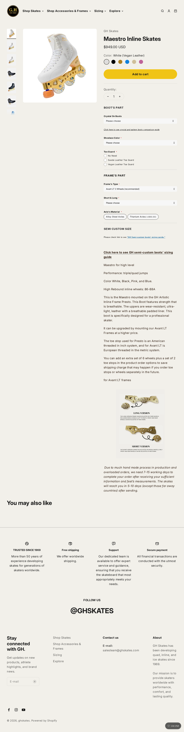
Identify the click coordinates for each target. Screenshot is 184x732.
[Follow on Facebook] (9, 710)
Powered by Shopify (44, 720)
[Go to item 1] (11, 34)
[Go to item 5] (11, 88)
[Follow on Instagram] (16, 710)
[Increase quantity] (120, 96)
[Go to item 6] (11, 101)
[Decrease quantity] (108, 96)
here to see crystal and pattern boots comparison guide (134, 130)
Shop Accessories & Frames (67, 11)
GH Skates (111, 31)
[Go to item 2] (11, 46)
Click (106, 130)
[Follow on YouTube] (23, 710)
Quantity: (110, 89)
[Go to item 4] (11, 74)
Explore (114, 11)
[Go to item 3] (11, 60)
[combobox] (140, 121)
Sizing (98, 11)
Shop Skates (32, 11)
